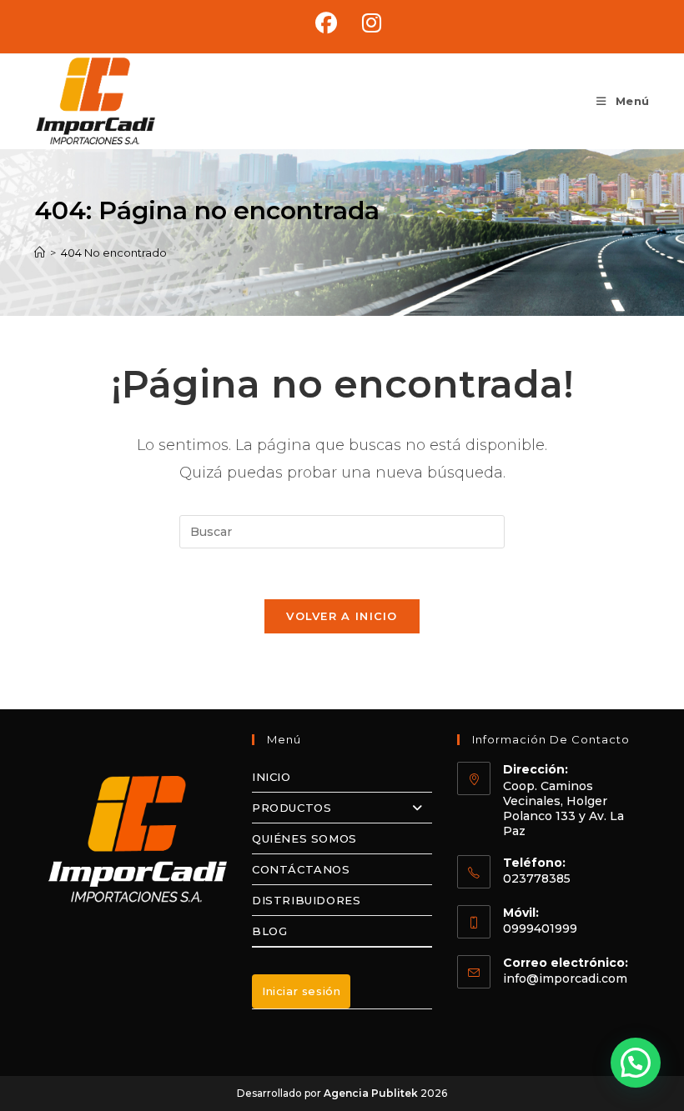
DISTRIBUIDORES (306, 900)
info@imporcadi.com (565, 978)
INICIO (271, 776)
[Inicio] (39, 252)
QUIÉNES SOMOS (304, 838)
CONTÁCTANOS (301, 869)
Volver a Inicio (342, 616)
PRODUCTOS (291, 807)
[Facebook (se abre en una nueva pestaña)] (326, 23)
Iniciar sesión (301, 991)
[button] (636, 1063)
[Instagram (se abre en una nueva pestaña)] (365, 23)
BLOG (269, 931)
